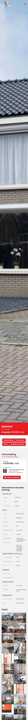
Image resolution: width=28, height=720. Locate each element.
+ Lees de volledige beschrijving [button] (10, 457)
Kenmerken (20, 440)
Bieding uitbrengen (17, 444)
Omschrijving (8, 440)
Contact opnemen (12, 477)
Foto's (6, 444)
